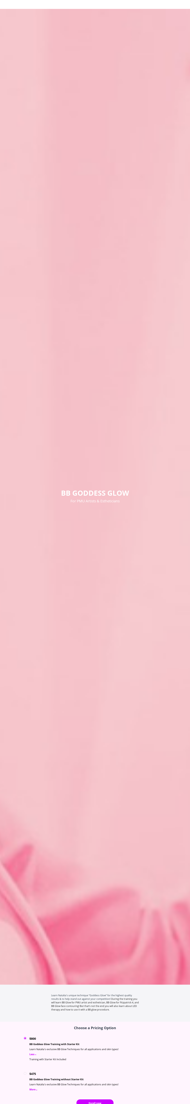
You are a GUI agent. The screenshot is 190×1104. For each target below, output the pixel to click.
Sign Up (162, 4)
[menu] (157, 4)
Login (153, 4)
